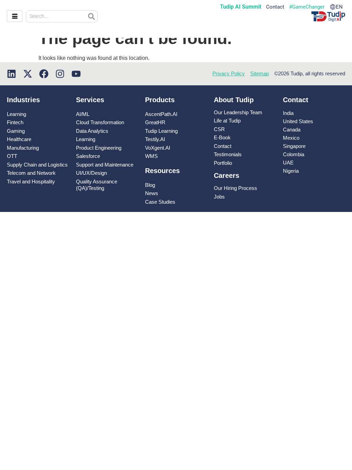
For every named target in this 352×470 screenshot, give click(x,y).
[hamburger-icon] (14, 16)
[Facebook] (43, 73)
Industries (23, 100)
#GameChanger (306, 7)
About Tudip (234, 100)
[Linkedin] (11, 73)
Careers (226, 175)
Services (90, 100)
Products (160, 100)
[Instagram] (60, 73)
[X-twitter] (27, 73)
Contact (275, 7)
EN (339, 7)
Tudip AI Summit (240, 7)
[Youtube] (76, 73)
